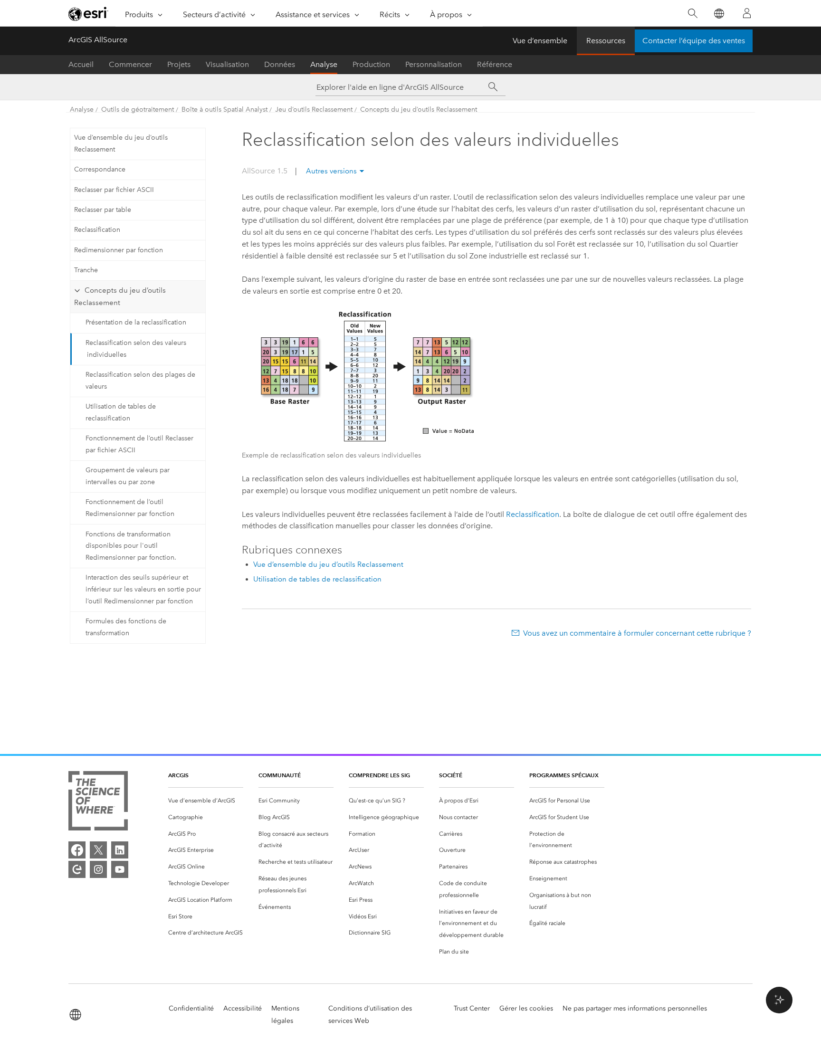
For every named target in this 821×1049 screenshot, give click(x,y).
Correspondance (99, 169)
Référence (494, 64)
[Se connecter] (747, 13)
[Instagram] (98, 869)
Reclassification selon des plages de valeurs (140, 381)
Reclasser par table (102, 210)
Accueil (81, 64)
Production (371, 64)
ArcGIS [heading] (178, 775)
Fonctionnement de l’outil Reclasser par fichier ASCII (139, 444)
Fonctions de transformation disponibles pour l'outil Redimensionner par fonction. (131, 546)
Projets (179, 64)
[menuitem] (205, 800)
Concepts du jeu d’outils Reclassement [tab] (119, 296)
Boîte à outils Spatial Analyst (224, 109)
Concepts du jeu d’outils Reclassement (418, 109)
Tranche (86, 270)
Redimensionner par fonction (118, 250)
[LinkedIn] (119, 849)
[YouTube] (119, 869)
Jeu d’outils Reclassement (314, 109)
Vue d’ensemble (540, 40)
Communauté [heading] (279, 775)
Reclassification (97, 230)
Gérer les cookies (526, 1008)
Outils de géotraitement (137, 109)
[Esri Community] (77, 869)
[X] (98, 849)
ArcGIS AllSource (97, 39)
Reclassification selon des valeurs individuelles (136, 349)
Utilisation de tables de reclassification (121, 412)
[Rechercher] (692, 13)
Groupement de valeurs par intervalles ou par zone (128, 476)
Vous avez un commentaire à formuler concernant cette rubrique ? (637, 633)
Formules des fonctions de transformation (126, 627)
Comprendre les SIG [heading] (379, 775)
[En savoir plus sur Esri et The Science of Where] (98, 802)
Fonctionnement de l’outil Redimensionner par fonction (130, 508)
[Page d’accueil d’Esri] (88, 13)
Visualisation (227, 64)
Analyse (323, 64)
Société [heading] (450, 775)
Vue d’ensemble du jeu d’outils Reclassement (121, 143)
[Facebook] (77, 849)
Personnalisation (433, 64)
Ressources (605, 40)
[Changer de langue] (719, 13)
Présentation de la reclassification (136, 322)
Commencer (130, 64)
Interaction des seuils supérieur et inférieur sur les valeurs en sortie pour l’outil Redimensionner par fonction (143, 589)
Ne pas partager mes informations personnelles (635, 1008)
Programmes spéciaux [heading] (564, 775)
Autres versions (331, 171)
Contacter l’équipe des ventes (693, 40)
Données (279, 64)
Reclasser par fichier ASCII (114, 190)
